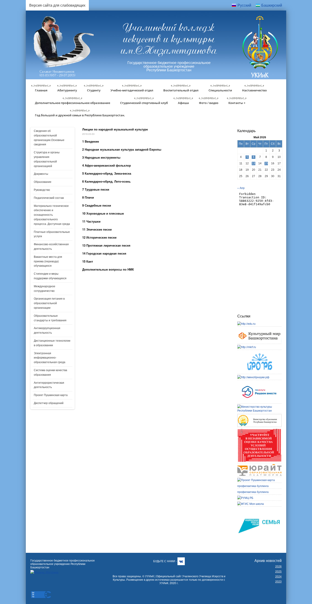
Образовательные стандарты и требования (50, 318)
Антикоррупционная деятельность (47, 330)
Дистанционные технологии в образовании (52, 343)
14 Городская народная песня (104, 253)
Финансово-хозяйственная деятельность (51, 246)
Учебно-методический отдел (132, 90)
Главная (41, 90)
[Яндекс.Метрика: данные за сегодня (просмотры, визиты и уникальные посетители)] (44, 572)
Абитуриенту (67, 90)
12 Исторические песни (99, 237)
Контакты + (236, 103)
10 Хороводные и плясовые (103, 213)
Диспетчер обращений (48, 403)
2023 (278, 581)
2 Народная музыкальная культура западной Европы (121, 149)
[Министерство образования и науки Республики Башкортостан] (259, 416)
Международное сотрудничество (44, 289)
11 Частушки (91, 221)
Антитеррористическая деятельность (49, 385)
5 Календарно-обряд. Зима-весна (106, 173)
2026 (278, 566)
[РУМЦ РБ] (245, 498)
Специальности (220, 90)
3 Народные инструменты (101, 157)
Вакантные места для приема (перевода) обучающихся (48, 261)
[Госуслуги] (259, 383)
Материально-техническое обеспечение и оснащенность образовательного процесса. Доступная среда (52, 215)
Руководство (42, 190)
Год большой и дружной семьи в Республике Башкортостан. (80, 115)
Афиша (183, 103)
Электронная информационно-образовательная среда (49, 358)
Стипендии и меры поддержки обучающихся (50, 276)
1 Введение (90, 141)
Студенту (93, 90)
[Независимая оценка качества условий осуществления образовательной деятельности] (259, 431)
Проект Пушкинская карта (51, 395)
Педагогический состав (49, 198)
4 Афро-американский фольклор (106, 165)
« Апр (241, 188)
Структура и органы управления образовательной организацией (47, 159)
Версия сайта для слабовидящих (57, 5)
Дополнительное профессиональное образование (72, 103)
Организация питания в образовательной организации (49, 303)
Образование (42, 182)
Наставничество (254, 90)
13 (253, 163)
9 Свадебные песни (96, 205)
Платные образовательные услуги (52, 234)
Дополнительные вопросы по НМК (108, 269)
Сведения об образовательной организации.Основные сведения (49, 137)
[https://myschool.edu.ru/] (250, 504)
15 (266, 163)
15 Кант (87, 261)
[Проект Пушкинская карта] (256, 480)
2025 (278, 571)
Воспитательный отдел (180, 90)
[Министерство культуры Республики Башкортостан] (259, 406)
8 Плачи (88, 197)
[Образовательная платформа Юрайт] (259, 466)
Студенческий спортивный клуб (144, 103)
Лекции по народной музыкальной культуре (115, 129)
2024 (278, 576)
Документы (41, 174)
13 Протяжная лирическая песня (106, 245)
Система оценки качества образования (50, 372)
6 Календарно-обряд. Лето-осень (106, 181)
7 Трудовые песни (95, 189)
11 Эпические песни (97, 229)
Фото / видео (208, 103)
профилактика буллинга (253, 486)
